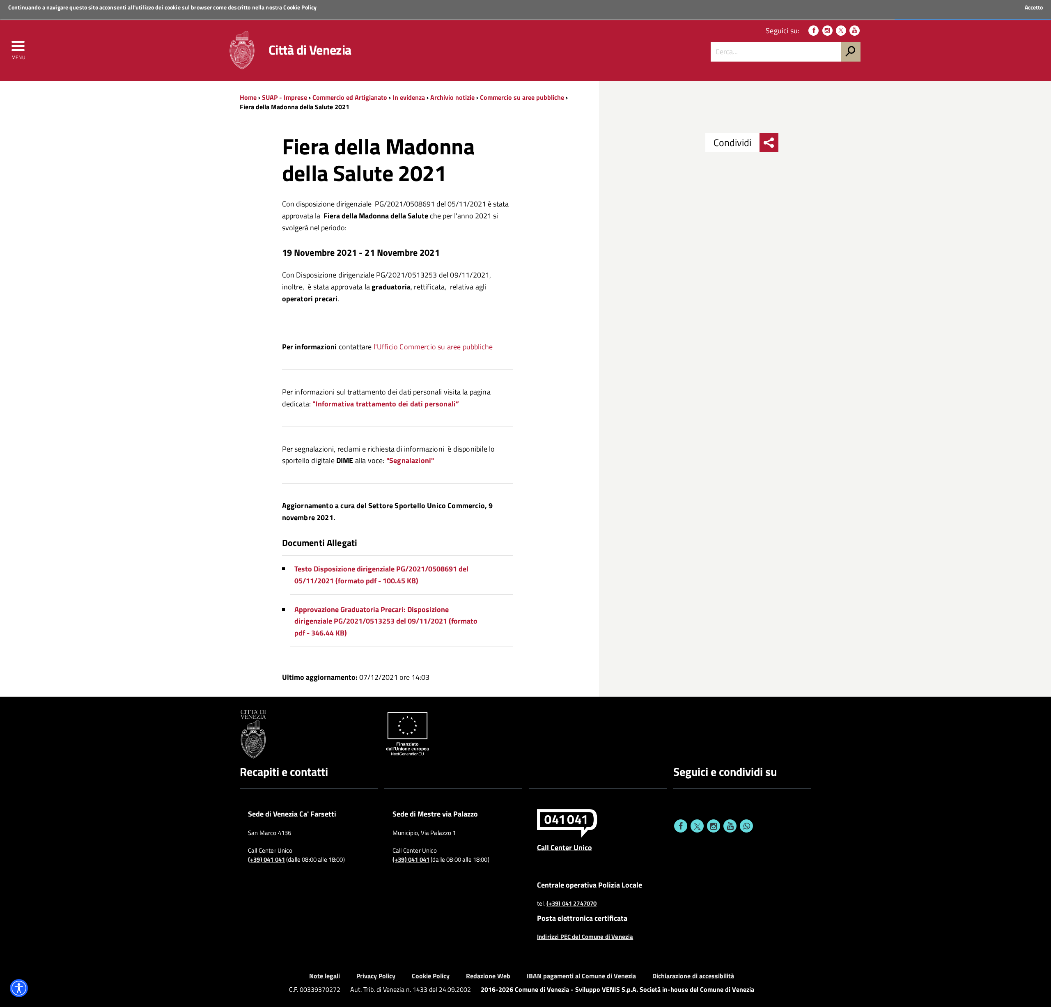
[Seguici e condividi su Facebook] (680, 826)
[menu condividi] (769, 142)
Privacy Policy (375, 976)
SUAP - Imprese (284, 97)
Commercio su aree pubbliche (522, 97)
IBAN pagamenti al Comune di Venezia (581, 976)
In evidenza (408, 97)
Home (248, 97)
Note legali (324, 976)
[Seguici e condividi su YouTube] (730, 826)
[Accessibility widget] (19, 988)
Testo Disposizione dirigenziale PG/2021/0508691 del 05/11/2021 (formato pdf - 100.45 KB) (381, 574)
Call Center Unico (564, 847)
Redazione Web (488, 976)
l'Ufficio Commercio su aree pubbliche (433, 346)
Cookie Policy (300, 7)
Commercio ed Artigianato (349, 97)
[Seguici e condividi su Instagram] (713, 826)
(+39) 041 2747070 (571, 903)
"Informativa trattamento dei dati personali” (385, 403)
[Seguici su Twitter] (841, 30)
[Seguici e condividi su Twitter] (697, 826)
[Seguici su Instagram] (827, 30)
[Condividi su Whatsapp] (746, 826)
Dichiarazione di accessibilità (693, 976)
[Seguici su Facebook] (813, 30)
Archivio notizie (452, 97)
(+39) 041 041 (266, 859)
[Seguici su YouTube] (854, 30)
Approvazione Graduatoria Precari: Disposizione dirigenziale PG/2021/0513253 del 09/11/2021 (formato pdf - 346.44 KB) (385, 621)
